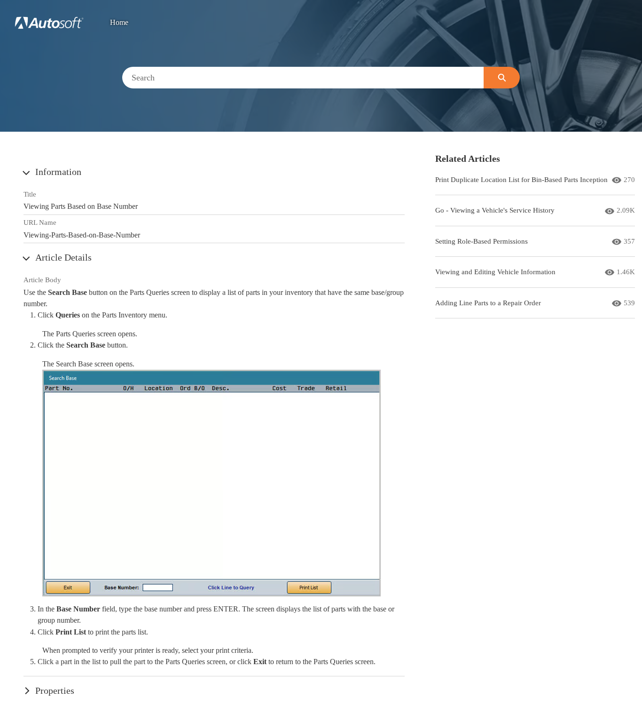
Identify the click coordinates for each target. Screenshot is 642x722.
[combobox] (303, 77)
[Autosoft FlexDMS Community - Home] (49, 22)
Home (119, 22)
